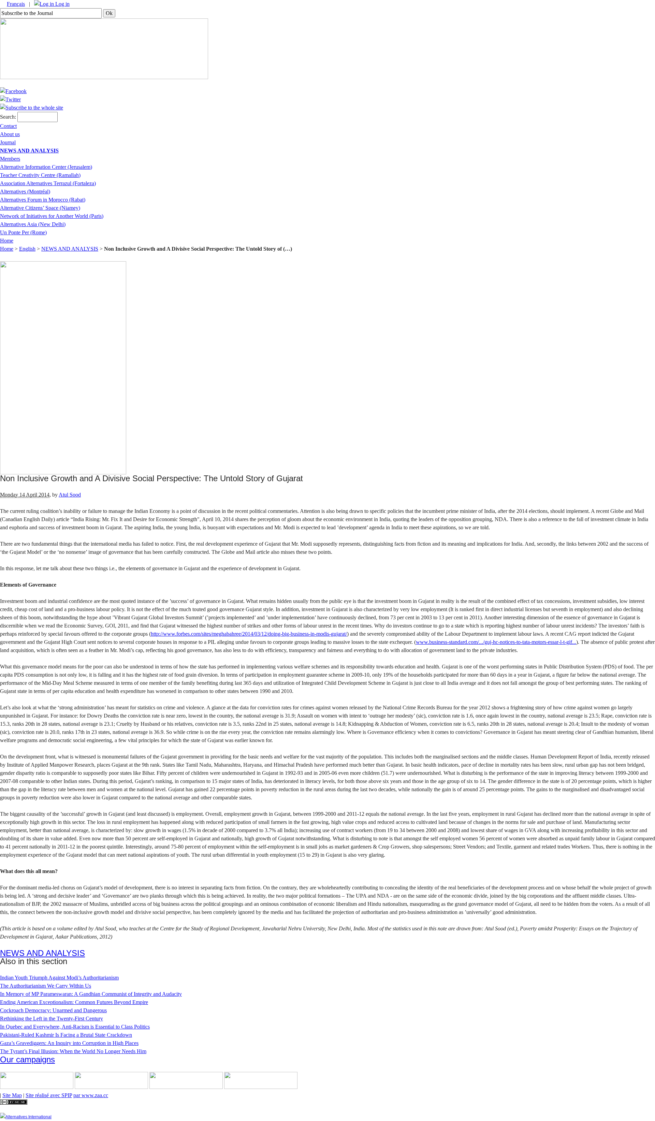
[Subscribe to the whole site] (31, 107)
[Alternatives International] (26, 1117)
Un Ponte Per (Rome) (23, 232)
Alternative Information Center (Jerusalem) (46, 167)
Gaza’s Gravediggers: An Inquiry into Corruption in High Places (69, 1043)
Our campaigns (27, 1059)
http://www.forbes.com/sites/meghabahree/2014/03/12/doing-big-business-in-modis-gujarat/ (249, 634)
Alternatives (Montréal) (25, 191)
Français (16, 4)
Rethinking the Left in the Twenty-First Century (51, 1018)
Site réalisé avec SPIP (49, 1095)
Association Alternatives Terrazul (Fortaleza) (48, 183)
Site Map (12, 1095)
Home (6, 241)
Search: (8, 117)
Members (10, 159)
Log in (62, 4)
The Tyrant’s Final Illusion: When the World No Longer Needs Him (73, 1051)
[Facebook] (13, 91)
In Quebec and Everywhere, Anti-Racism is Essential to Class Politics (75, 1027)
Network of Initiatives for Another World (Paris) (51, 216)
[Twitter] (10, 99)
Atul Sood (70, 495)
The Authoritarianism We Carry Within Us (45, 986)
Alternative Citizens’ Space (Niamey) (40, 208)
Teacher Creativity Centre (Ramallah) (40, 175)
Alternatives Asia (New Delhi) (33, 224)
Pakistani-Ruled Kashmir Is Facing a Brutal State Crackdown (66, 1035)
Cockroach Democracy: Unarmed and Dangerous (53, 1010)
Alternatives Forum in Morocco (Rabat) (42, 200)
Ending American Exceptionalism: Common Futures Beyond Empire (74, 1002)
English (27, 249)
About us (10, 134)
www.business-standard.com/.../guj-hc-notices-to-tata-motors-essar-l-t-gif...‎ (496, 642)
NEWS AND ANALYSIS (29, 150)
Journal (8, 142)
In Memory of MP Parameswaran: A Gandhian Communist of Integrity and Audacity (91, 994)
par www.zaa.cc (90, 1095)
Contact (8, 126)
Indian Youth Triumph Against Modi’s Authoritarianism (59, 977)
